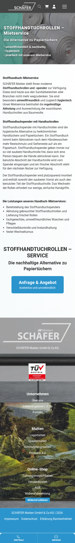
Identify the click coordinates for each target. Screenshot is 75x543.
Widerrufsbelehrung (37, 493)
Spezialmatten (37, 441)
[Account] (54, 6)
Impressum (11, 519)
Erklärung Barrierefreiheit (56, 519)
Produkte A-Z (37, 453)
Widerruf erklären (37, 500)
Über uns (37, 400)
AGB (37, 487)
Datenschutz (29, 519)
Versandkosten (37, 482)
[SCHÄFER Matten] (22, 6)
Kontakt (38, 412)
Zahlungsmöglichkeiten (37, 475)
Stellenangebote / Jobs (37, 406)
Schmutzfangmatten (37, 447)
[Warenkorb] (46, 6)
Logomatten (37, 435)
